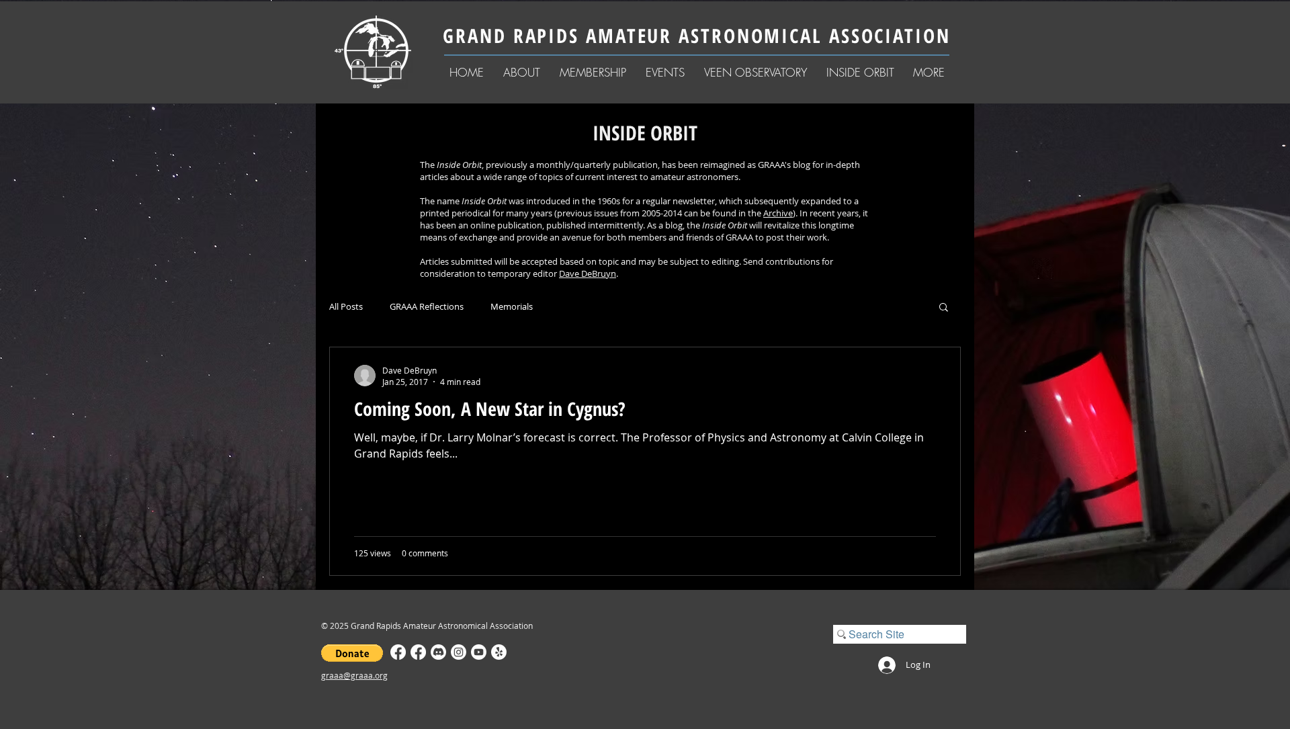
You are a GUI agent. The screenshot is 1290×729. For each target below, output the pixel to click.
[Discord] (438, 652)
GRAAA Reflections (427, 306)
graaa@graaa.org (354, 675)
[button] (521, 72)
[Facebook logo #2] (418, 652)
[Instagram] (458, 652)
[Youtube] (478, 652)
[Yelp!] (499, 652)
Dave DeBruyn (587, 273)
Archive (778, 213)
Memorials (511, 306)
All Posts (346, 306)
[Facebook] (398, 652)
